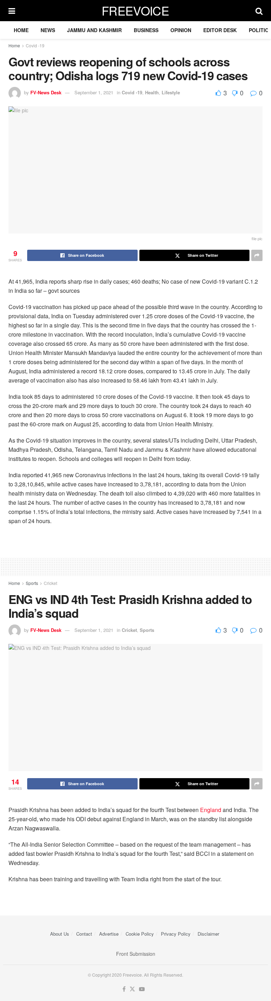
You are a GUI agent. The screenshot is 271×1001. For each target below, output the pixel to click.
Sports (32, 583)
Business (146, 30)
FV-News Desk (45, 92)
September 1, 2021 (93, 92)
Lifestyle (171, 92)
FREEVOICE (135, 11)
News (48, 30)
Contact (84, 933)
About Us (59, 933)
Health (152, 92)
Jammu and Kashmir (94, 30)
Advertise (109, 933)
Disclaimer (208, 933)
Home (21, 30)
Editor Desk (220, 30)
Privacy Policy (176, 933)
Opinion (180, 30)
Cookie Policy (140, 933)
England (210, 810)
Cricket (50, 583)
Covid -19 (35, 45)
